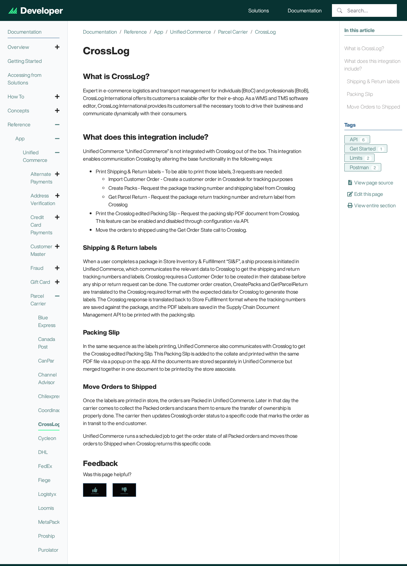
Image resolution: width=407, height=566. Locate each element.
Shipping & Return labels (373, 81)
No (124, 490)
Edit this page (368, 194)
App (158, 32)
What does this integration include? (372, 64)
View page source (373, 182)
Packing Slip (360, 94)
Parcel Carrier (233, 32)
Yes (95, 490)
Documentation (100, 32)
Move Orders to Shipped (373, 106)
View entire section (374, 205)
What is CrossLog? (364, 48)
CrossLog (265, 32)
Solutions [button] (258, 10)
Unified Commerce (190, 32)
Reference (135, 32)
